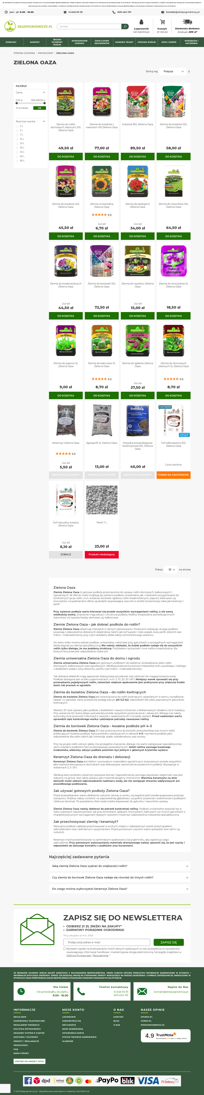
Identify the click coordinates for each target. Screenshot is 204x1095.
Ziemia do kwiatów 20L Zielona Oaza (66, 205)
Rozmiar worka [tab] (25, 121)
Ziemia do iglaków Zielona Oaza (137, 365)
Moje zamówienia (72, 1029)
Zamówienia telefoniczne (29, 1021)
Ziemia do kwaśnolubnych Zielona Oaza (66, 285)
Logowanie (69, 1017)
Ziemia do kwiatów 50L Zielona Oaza (173, 126)
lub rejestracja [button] (141, 30)
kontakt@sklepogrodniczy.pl (171, 991)
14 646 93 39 (75, 12)
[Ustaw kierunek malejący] (189, 71)
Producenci (21, 1045)
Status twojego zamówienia (79, 1037)
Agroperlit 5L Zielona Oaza (101, 443)
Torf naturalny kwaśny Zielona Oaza (66, 524)
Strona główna (24, 53)
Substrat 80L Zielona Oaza (137, 124)
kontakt (183, 12)
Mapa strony (21, 1053)
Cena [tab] (19, 92)
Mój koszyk (69, 1025)
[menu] (102, 42)
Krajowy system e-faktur (29, 1033)
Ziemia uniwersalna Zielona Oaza (101, 205)
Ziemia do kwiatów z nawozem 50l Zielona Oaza (102, 126)
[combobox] (93, 26)
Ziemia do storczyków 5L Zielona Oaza (173, 285)
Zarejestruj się (71, 1021)
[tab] (119, 866)
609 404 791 (124, 12)
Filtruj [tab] (21, 86)
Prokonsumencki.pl (153, 1025)
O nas (116, 1025)
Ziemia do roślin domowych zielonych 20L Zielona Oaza (66, 127)
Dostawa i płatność (26, 1037)
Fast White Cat (82, 1091)
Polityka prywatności (27, 1029)
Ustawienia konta (73, 1033)
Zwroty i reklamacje (26, 1041)
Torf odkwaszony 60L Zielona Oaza (173, 444)
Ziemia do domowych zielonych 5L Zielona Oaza (173, 365)
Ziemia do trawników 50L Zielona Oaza (173, 205)
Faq (16, 1049)
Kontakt (118, 1017)
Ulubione (67, 1041)
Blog (116, 1021)
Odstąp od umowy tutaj (29, 1061)
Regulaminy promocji (27, 1025)
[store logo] (28, 26)
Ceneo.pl (146, 1021)
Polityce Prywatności (78, 955)
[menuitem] (12, 42)
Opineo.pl (147, 1017)
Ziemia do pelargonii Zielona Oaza (137, 205)
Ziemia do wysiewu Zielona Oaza (138, 285)
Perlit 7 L (102, 522)
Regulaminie (100, 955)
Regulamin (20, 1017)
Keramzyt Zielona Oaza (65, 443)
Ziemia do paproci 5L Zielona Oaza (65, 365)
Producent (45, 53)
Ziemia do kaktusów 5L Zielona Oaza (101, 365)
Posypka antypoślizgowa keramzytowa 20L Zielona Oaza (137, 446)
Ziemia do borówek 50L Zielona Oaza (102, 285)
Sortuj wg (152, 71)
